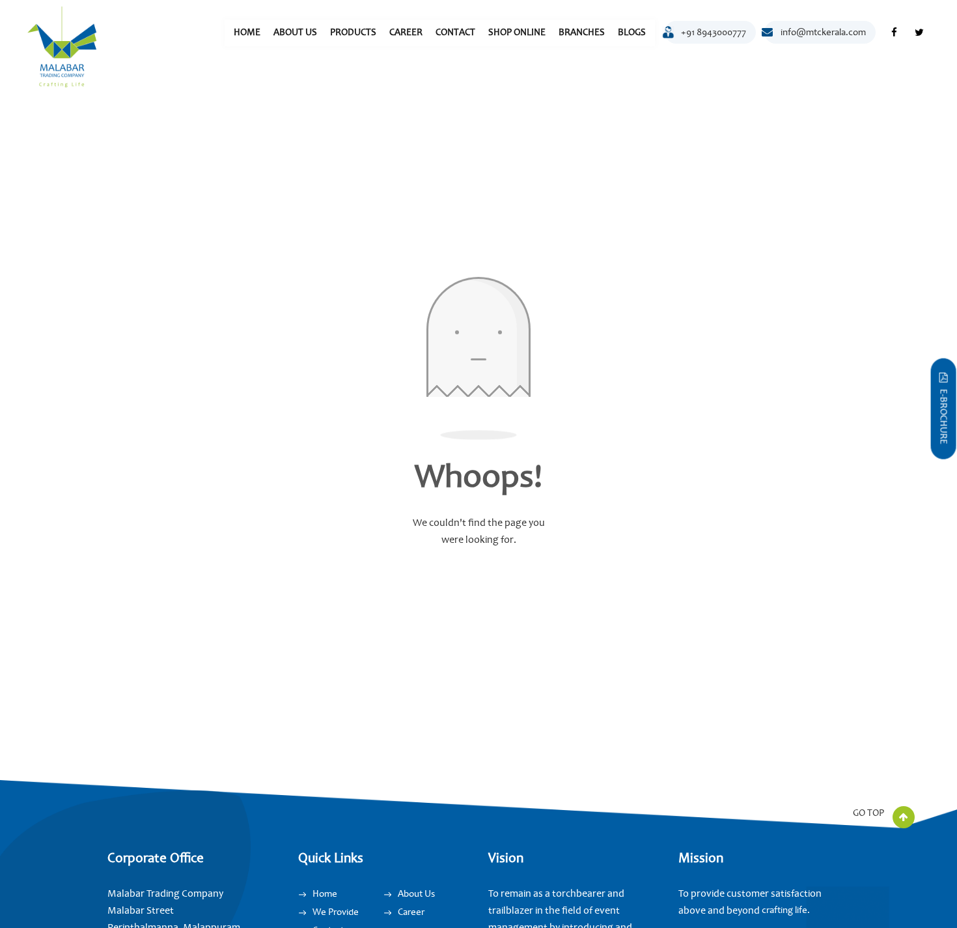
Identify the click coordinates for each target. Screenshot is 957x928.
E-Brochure (943, 416)
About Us (295, 32)
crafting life (784, 910)
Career (406, 32)
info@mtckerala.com (823, 32)
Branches (582, 32)
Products (353, 32)
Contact (455, 32)
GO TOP (869, 813)
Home (247, 32)
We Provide (335, 912)
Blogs (632, 32)
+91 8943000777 (713, 32)
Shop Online (517, 32)
